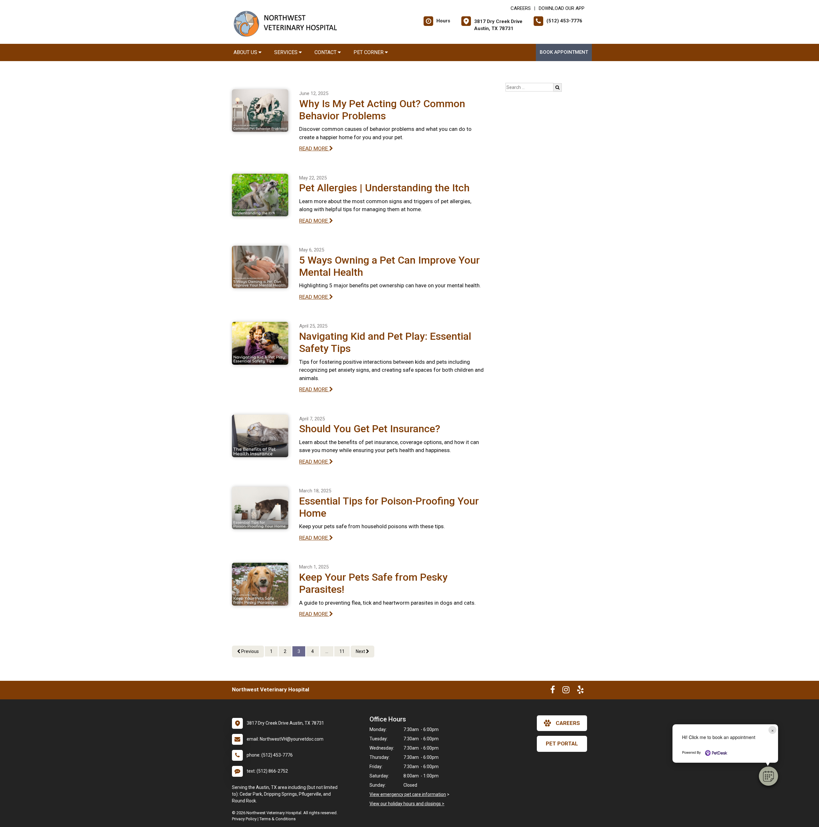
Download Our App (561, 8)
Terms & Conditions (277, 818)
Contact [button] (326, 52)
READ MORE (314, 148)
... (326, 651)
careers (568, 723)
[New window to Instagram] (566, 691)
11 (342, 651)
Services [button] (286, 52)
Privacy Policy (244, 818)
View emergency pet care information (408, 794)
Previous (249, 651)
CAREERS (521, 8)
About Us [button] (246, 52)
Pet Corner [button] (369, 52)
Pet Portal (562, 743)
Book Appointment (564, 52)
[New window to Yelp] (580, 691)
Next (361, 651)
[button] (768, 776)
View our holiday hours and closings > (407, 803)
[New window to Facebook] (552, 691)
